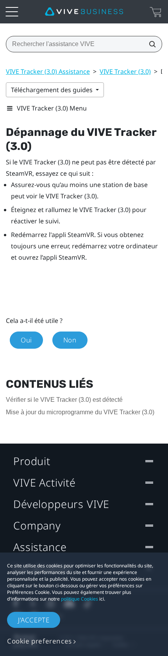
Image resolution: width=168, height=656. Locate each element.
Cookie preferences (39, 640)
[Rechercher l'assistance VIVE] (150, 44)
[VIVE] (84, 12)
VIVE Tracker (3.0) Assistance (48, 71)
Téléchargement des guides (52, 90)
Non (70, 339)
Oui (26, 339)
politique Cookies (79, 598)
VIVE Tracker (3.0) (125, 71)
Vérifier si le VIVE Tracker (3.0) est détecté (64, 399)
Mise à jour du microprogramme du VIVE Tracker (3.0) (80, 412)
